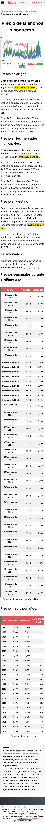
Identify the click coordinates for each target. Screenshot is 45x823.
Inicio (12, 2)
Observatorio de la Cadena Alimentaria (20, 753)
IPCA (23, 2)
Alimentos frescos (29, 11)
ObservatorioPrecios (10, 11)
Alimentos (36, 2)
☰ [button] (3, 2)
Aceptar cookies (24, 821)
